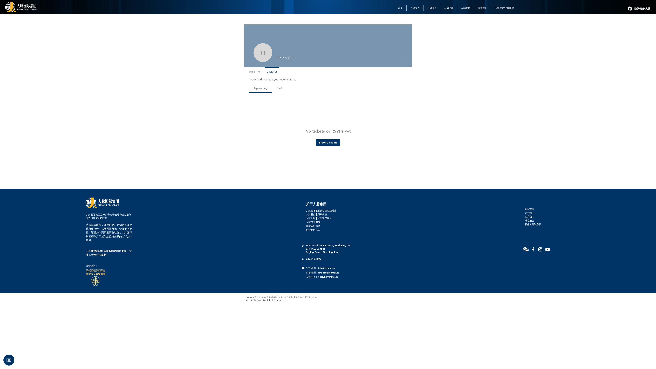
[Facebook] (533, 249)
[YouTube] (547, 249)
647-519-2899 (313, 259)
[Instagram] (540, 249)
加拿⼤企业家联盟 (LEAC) (306, 297)
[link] (260, 88)
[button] (526, 249)
